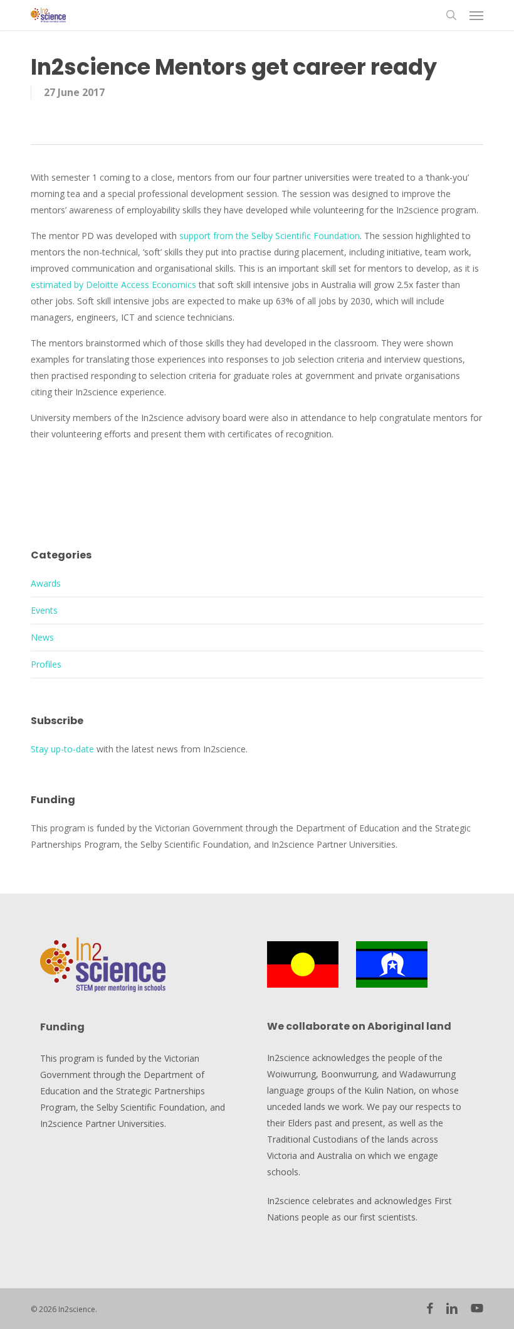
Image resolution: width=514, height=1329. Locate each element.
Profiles (46, 664)
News (42, 637)
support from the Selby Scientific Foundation (269, 236)
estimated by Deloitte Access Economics (113, 285)
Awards (46, 583)
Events (44, 610)
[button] (476, 15)
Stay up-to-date (62, 749)
